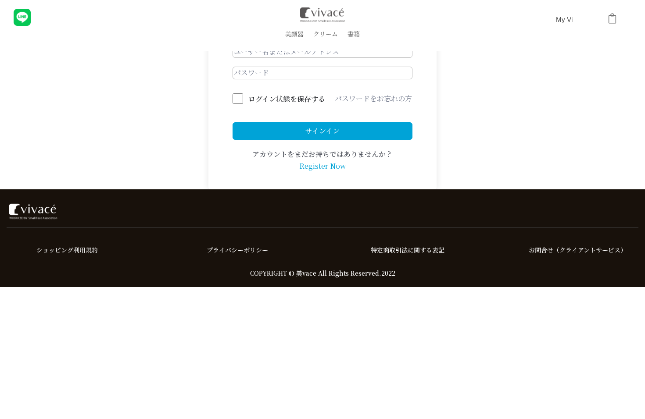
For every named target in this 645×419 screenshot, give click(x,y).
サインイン (322, 131)
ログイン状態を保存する (286, 99)
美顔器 (294, 34)
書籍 (354, 34)
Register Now (322, 166)
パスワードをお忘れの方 (373, 98)
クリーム (325, 34)
